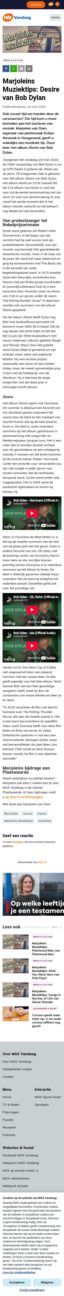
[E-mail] (21, 68)
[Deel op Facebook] (6, 68)
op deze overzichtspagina (24, 797)
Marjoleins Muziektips (18, 820)
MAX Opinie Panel (48, 1097)
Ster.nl (41, 862)
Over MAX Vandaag (17, 1061)
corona (27, 813)
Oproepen (42, 1105)
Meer (55, 927)
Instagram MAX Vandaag (21, 1163)
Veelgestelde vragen (17, 1069)
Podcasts (9, 1135)
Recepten (9, 1127)
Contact (8, 1077)
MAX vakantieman (16, 1178)
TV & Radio (11, 1105)
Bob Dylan (11, 813)
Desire (42, 813)
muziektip (44, 820)
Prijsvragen (11, 1112)
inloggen (18, 841)
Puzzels (8, 1120)
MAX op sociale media (19, 1170)
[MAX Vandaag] (17, 17)
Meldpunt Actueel (15, 1186)
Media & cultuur (13, 60)
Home (7, 1097)
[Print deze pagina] (29, 68)
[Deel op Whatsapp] (13, 68)
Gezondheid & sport (45, 1008)
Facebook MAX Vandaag (20, 1155)
